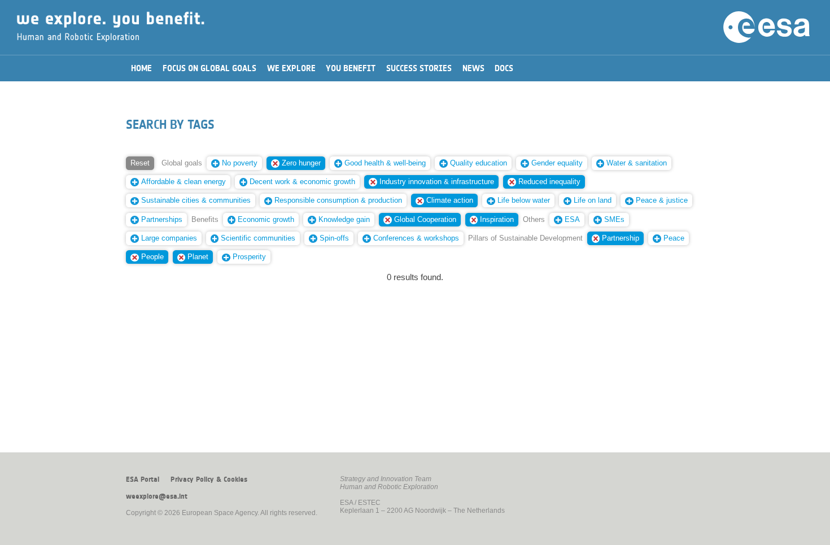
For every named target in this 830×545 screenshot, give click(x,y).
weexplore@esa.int (156, 496)
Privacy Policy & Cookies (209, 479)
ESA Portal (142, 479)
